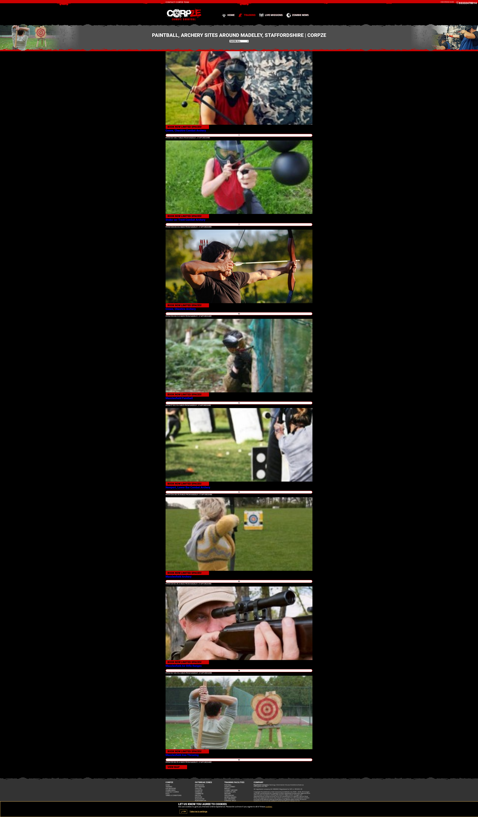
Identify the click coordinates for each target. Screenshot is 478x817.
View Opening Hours (447, 2)
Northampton (200, 801)
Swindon (198, 792)
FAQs (168, 794)
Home (231, 15)
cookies (268, 806)
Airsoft (227, 788)
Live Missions (274, 15)
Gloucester (199, 799)
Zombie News (300, 15)
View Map (174, 767)
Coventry (199, 790)
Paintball (227, 785)
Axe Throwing (229, 799)
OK (183, 811)
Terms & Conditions (173, 795)
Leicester (198, 797)
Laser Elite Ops (230, 792)
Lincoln (198, 795)
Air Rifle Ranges (230, 797)
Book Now (185, 126)
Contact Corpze (172, 792)
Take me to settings (198, 811)
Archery (227, 794)
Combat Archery (231, 790)
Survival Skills (230, 801)
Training (250, 15)
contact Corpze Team (177, 2)
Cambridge (199, 794)
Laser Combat (229, 787)
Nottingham (200, 787)
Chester (198, 788)
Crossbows (229, 795)
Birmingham (199, 785)
